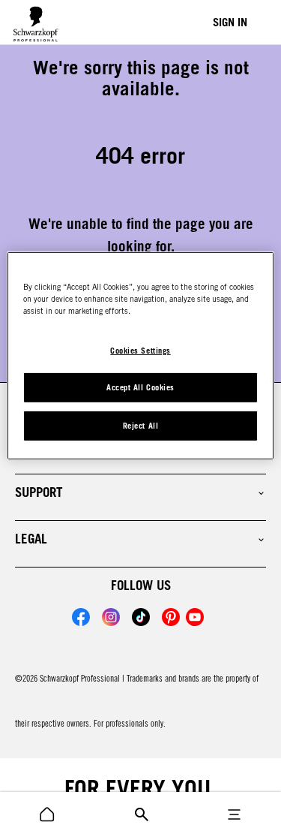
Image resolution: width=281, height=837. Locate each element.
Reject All (140, 425)
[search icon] (47, 814)
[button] (140, 492)
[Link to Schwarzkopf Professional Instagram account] (111, 617)
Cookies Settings (140, 349)
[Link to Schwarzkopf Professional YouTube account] (195, 617)
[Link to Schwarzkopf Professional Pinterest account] (171, 617)
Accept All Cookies (140, 387)
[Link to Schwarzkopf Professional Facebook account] (81, 617)
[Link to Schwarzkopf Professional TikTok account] (141, 617)
